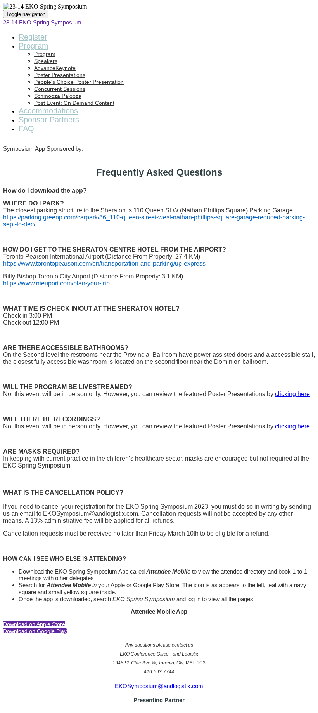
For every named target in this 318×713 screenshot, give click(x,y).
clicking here (292, 394)
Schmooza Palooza (57, 96)
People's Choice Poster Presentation (79, 82)
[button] (34, 624)
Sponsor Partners (49, 119)
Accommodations (48, 110)
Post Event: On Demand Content (74, 103)
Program (33, 46)
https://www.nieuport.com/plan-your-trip (56, 283)
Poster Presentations (59, 75)
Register (33, 37)
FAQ (26, 128)
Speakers (45, 61)
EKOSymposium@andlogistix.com (159, 686)
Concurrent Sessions (59, 89)
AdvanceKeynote (55, 68)
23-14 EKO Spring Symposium (42, 22)
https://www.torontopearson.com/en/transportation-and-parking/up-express (104, 263)
